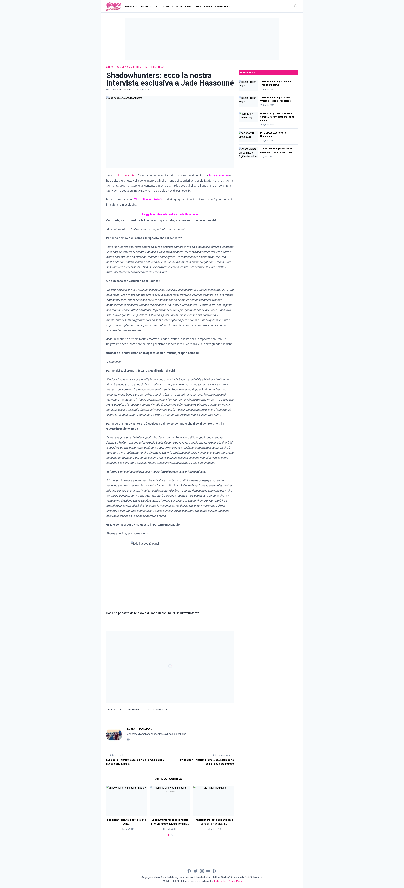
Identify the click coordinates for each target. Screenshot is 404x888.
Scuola (208, 6)
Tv (155, 6)
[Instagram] (202, 870)
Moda (166, 6)
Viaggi (197, 6)
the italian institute (157, 710)
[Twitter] (196, 870)
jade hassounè (115, 710)
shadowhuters (135, 710)
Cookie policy (219, 881)
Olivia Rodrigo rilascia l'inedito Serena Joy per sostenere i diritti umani (277, 116)
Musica (129, 6)
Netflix (137, 67)
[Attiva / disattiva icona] (296, 6)
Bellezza (177, 6)
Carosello (112, 67)
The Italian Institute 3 (147, 199)
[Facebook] (189, 870)
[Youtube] (208, 870)
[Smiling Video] (215, 870)
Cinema (144, 6)
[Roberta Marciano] (114, 735)
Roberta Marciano (123, 89)
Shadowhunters (127, 175)
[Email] (128, 739)
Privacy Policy (235, 881)
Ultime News (157, 67)
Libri (188, 6)
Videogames (222, 6)
